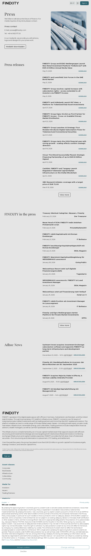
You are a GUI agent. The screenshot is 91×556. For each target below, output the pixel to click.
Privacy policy (84, 502)
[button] (5, 502)
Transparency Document (28, 540)
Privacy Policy (9, 540)
